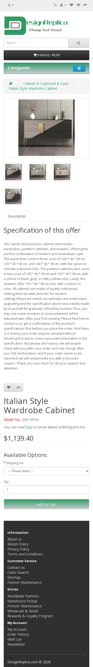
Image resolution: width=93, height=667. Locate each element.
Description (17, 216)
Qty (6, 482)
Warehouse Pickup (22, 601)
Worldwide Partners (23, 596)
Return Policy (18, 544)
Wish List (14, 639)
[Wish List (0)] (71, 4)
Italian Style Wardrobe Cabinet (33, 88)
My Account (17, 629)
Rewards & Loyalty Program (30, 616)
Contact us (16, 567)
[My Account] (63, 4)
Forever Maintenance (24, 582)
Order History (18, 634)
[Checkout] (85, 4)
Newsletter (16, 644)
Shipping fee (15, 463)
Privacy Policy (18, 549)
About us (14, 539)
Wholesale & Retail (22, 611)
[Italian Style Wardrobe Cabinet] (46, 127)
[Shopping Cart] (78, 4)
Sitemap (14, 577)
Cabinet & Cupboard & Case (45, 83)
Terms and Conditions (25, 554)
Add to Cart (46, 504)
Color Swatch (18, 572)
